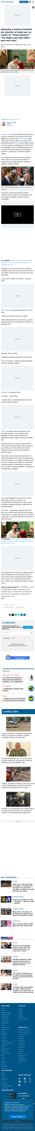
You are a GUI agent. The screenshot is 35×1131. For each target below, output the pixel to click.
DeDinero (21, 1049)
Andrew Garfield (8, 607)
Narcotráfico (5, 1034)
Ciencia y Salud (5, 1053)
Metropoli (4, 1029)
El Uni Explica (5, 1019)
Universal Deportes (6, 1042)
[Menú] (33, 2)
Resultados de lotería (22, 1061)
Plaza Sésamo (20, 607)
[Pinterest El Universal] (30, 1082)
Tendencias (4, 1051)
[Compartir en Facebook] (10, 615)
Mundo (3, 1025)
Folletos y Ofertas (23, 1032)
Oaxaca (20, 1010)
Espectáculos (5, 119)
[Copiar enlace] (21, 615)
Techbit (3, 1057)
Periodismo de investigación (5, 1016)
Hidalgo (20, 1014)
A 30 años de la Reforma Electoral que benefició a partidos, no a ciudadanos (13, 680)
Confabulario (5, 1049)
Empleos (21, 1036)
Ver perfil (10, 125)
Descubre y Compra (24, 1030)
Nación (3, 1008)
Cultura (3, 1046)
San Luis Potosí (22, 1019)
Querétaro (21, 1017)
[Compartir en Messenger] (19, 615)
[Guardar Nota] (24, 615)
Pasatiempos (22, 1055)
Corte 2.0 (4, 1010)
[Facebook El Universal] (24, 1078)
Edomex (20, 1008)
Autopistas (4, 1066)
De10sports (21, 1047)
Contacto (17, 1121)
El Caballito (7, 686)
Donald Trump (5, 1027)
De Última (4, 1079)
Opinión (6, 671)
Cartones (4, 1038)
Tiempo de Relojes (6, 1085)
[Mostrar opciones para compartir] (33, 7)
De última (4, 1061)
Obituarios (21, 1038)
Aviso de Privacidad (19, 1110)
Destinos (3, 1064)
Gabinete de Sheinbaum (4, 1022)
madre (23, 139)
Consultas (4, 1068)
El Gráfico (21, 1045)
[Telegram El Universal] (19, 1078)
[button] (23, 2)
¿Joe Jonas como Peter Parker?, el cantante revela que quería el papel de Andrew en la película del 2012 (17, 541)
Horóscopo (21, 1057)
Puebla (20, 1012)
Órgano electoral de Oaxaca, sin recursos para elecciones (14, 700)
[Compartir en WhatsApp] (16, 615)
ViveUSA (20, 1051)
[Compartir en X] (13, 615)
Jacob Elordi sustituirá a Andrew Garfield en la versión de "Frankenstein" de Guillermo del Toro (16, 263)
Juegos (20, 1053)
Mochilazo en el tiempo (11, 675)
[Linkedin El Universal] (19, 1085)
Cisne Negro (4, 1088)
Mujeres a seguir (6, 1012)
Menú (2, 1059)
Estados (3, 1032)
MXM (2, 1055)
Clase (3, 1073)
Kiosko (5, 696)
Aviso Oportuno (22, 1034)
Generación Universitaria (22, 1041)
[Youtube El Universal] (19, 1082)
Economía (4, 1040)
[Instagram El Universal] (25, 1082)
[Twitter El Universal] (30, 1078)
